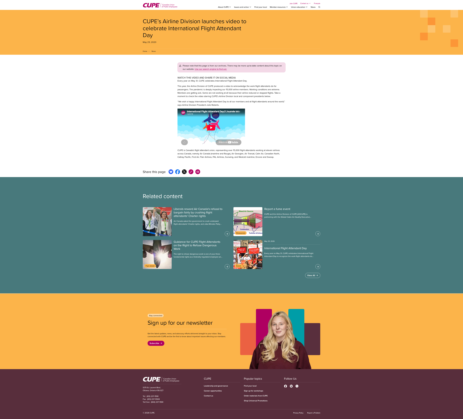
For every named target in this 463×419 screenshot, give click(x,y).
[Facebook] (285, 385)
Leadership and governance (216, 385)
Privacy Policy (298, 413)
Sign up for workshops (253, 390)
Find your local (260, 7)
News (313, 7)
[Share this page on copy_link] (191, 172)
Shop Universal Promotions (256, 400)
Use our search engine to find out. (211, 69)
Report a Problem (313, 413)
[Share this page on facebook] (177, 172)
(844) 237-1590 (157, 402)
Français (317, 3)
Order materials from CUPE (256, 395)
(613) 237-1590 (153, 396)
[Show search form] (319, 7)
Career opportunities (213, 390)
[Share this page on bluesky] (171, 172)
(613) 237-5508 (153, 399)
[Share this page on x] (184, 172)
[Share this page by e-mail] (197, 172)
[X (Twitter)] (297, 385)
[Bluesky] (291, 385)
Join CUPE (293, 3)
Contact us (208, 395)
